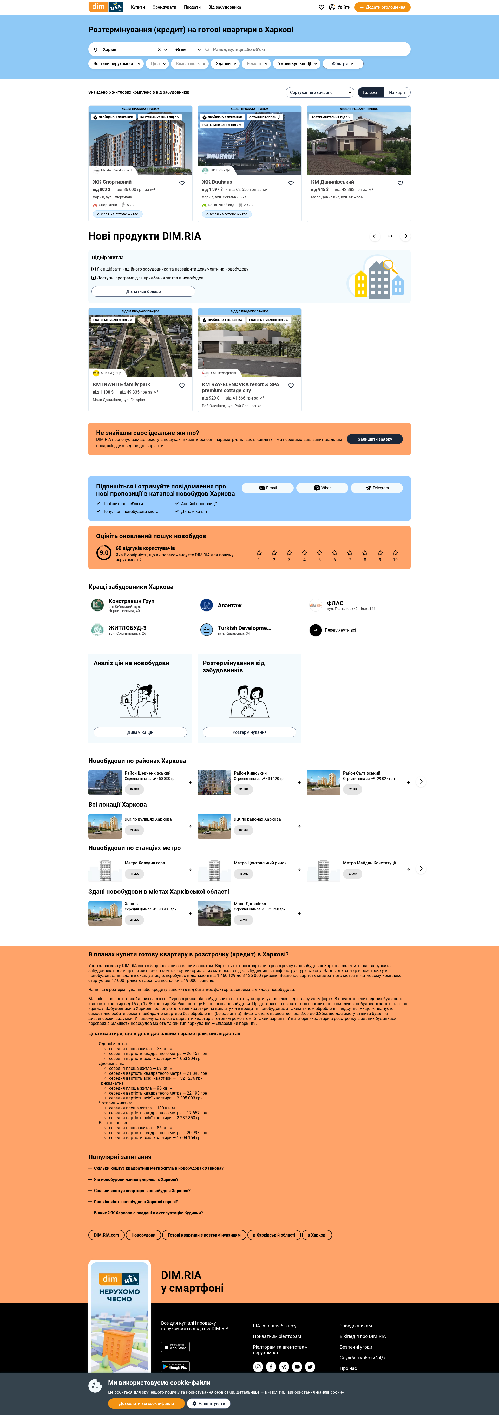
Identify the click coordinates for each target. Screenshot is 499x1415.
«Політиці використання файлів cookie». (307, 1392)
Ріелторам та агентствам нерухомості (280, 1349)
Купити (138, 7)
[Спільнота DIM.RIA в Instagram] (258, 1367)
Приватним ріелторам (277, 1336)
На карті (397, 92)
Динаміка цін (140, 732)
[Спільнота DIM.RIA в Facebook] (271, 1367)
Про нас (348, 1368)
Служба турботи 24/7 (363, 1357)
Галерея (370, 92)
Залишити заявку (375, 439)
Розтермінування (250, 732)
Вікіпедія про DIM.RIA (363, 1336)
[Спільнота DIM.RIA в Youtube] (297, 1367)
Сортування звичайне (311, 92)
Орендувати (164, 7)
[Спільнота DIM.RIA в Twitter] (310, 1367)
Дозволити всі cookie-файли (146, 1403)
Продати (192, 7)
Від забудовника (224, 7)
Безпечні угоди (356, 1347)
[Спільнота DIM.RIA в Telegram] (284, 1367)
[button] (90, 1168)
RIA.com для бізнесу (275, 1325)
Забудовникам (356, 1325)
